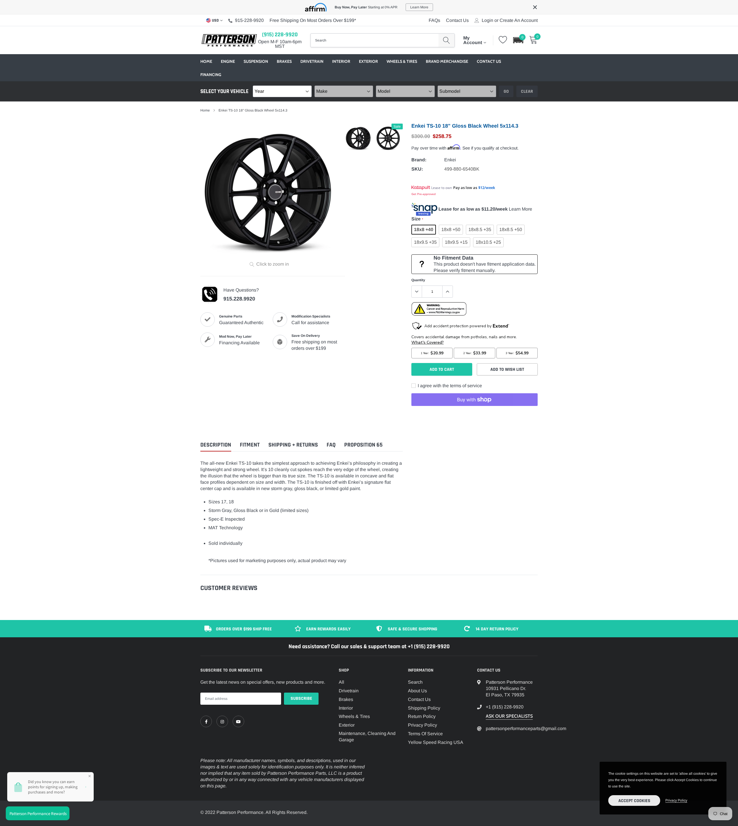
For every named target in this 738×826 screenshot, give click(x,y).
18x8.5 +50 (510, 229)
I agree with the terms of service (449, 385)
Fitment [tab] (250, 445)
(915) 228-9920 (280, 34)
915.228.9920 (239, 299)
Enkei (450, 159)
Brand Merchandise (447, 61)
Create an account (519, 20)
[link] (206, 721)
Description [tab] (215, 445)
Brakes (284, 61)
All (341, 682)
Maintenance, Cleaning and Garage (367, 736)
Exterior (368, 61)
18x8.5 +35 (479, 229)
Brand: (418, 159)
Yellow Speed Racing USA (435, 742)
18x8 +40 (423, 229)
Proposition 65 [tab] (363, 445)
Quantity (418, 280)
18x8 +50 (450, 229)
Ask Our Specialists (509, 716)
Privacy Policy (422, 725)
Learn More (520, 209)
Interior (341, 61)
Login (487, 20)
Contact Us (457, 20)
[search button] (446, 40)
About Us (417, 690)
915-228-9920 (249, 20)
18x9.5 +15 (456, 242)
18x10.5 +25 (488, 242)
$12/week (486, 187)
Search (415, 682)
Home (206, 61)
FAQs (434, 20)
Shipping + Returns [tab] (293, 445)
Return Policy (422, 716)
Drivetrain (311, 61)
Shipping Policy (424, 708)
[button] (518, 40)
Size (417, 218)
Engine (228, 61)
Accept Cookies (634, 801)
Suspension (256, 61)
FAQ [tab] (331, 445)
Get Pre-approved (423, 194)
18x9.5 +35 (425, 242)
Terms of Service (425, 733)
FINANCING (210, 74)
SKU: (417, 169)
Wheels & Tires (402, 61)
